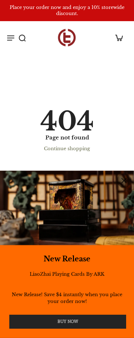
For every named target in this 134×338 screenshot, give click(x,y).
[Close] (124, 180)
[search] (22, 37)
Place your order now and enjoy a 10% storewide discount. (67, 10)
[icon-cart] (119, 37)
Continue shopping (67, 148)
